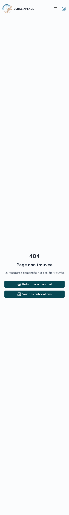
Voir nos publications (37, 294)
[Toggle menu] (55, 8)
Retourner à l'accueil (37, 284)
